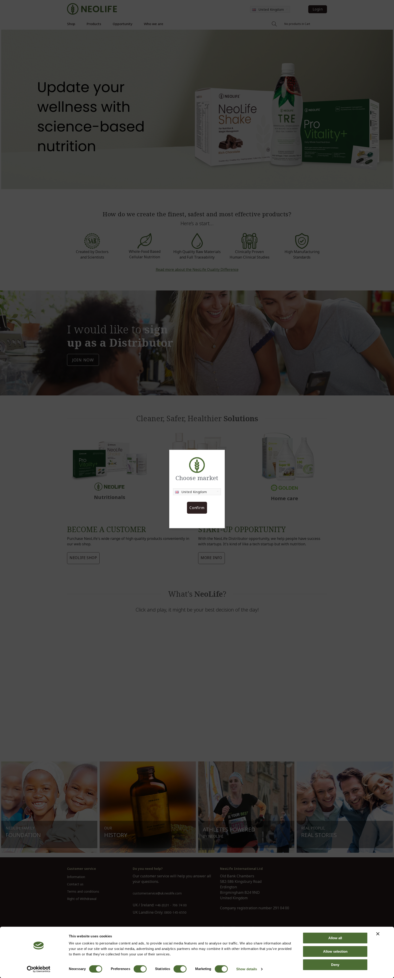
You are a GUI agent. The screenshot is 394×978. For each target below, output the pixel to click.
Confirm (196, 507)
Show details (246, 969)
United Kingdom (194, 492)
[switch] (140, 969)
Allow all (335, 938)
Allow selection (335, 951)
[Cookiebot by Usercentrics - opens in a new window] (39, 969)
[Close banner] (377, 933)
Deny (335, 965)
